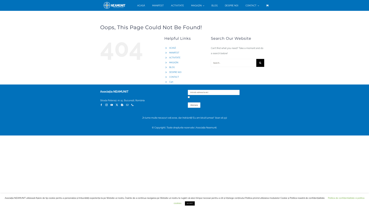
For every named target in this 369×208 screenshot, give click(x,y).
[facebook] (101, 105)
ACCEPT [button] (190, 203)
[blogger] (122, 105)
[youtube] (112, 105)
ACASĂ (172, 48)
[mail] (127, 105)
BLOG (172, 67)
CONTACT (174, 77)
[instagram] (106, 105)
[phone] (132, 105)
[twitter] (117, 105)
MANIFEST (174, 53)
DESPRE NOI (175, 72)
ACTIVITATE (174, 57)
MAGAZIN (173, 62)
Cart (171, 82)
